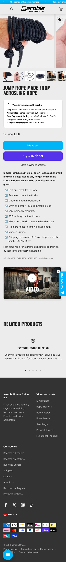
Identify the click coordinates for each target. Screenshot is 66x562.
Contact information (28, 552)
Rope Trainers (44, 406)
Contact (7, 476)
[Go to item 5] (51, 76)
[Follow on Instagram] (23, 505)
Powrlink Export (45, 430)
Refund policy (46, 549)
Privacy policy (10, 549)
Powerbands (43, 418)
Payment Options (13, 493)
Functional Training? (47, 435)
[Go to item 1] (8, 76)
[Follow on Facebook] (5, 505)
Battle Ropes (43, 412)
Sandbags (42, 424)
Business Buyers (12, 464)
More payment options (33, 164)
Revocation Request (14, 488)
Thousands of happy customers (22, 2)
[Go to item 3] (30, 76)
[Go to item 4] (40, 76)
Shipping (8, 470)
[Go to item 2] (19, 76)
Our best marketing (35, 122)
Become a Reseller (13, 453)
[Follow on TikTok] (31, 505)
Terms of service (28, 549)
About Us (8, 482)
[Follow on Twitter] (14, 505)
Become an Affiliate (14, 458)
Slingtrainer (42, 400)
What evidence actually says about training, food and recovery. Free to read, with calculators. (16, 412)
